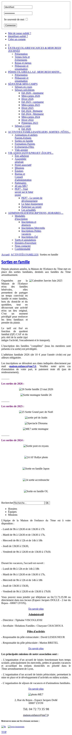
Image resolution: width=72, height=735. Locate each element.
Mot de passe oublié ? (19, 33)
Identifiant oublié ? (18, 36)
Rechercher (7, 502)
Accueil (5, 254)
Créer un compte (17, 39)
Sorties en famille (15, 262)
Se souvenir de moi (14, 19)
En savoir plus (36, 608)
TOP (4, 732)
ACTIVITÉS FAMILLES (25, 254)
